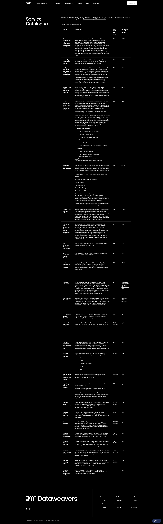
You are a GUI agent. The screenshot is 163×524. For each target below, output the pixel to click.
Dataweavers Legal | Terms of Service (94, 19)
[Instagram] (30, 509)
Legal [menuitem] (135, 500)
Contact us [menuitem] (134, 507)
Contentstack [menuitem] (117, 504)
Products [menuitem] (103, 497)
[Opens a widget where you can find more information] (156, 521)
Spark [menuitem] (104, 507)
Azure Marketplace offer (125, 286)
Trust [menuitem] (136, 504)
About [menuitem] (135, 497)
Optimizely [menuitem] (118, 507)
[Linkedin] (27, 509)
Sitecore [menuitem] (119, 500)
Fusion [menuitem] (104, 504)
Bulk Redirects (79, 298)
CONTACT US (132, 3)
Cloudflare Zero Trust (81, 282)
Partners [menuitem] (118, 497)
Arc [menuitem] (105, 500)
